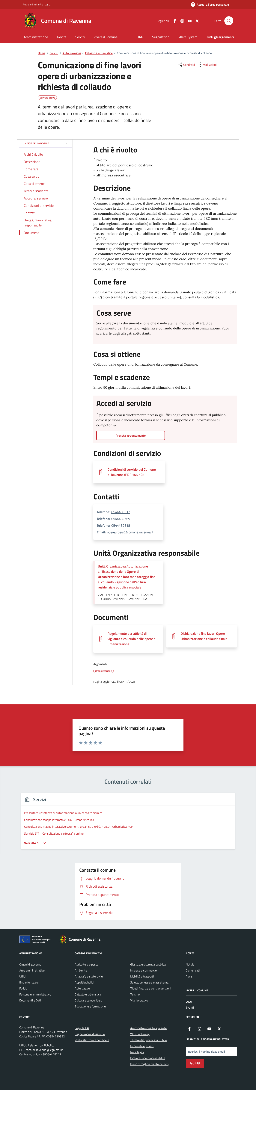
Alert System (188, 37)
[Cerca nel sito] (228, 20)
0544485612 (120, 511)
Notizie (190, 964)
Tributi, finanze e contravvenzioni (150, 988)
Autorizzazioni (83, 988)
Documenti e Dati (30, 1000)
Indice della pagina (36, 143)
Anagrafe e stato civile (89, 976)
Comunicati (193, 970)
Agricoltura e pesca (86, 964)
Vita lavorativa (139, 1000)
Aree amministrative (32, 970)
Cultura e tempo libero (88, 1000)
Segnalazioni (161, 37)
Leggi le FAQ (82, 1028)
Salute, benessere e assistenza (149, 982)
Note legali (137, 1052)
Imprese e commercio (143, 970)
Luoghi (190, 1001)
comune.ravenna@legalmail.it (44, 1050)
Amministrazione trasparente (148, 1028)
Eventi (190, 1007)
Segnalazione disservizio (90, 1034)
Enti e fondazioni (29, 982)
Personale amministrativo (35, 994)
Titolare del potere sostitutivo (148, 1040)
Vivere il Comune (106, 37)
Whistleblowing (140, 1034)
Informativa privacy (142, 1046)
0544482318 (120, 525)
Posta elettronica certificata (92, 1040)
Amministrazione (36, 37)
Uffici (22, 976)
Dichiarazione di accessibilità (147, 1058)
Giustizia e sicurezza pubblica (148, 964)
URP (140, 37)
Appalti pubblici (84, 982)
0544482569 (120, 518)
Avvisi (189, 976)
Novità (61, 37)
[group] (128, 823)
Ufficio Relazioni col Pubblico (36, 1045)
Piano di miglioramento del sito (149, 1064)
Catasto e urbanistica (88, 994)
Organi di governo (30, 964)
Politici (23, 988)
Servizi (80, 37)
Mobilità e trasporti (142, 976)
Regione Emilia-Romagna (36, 4)
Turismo (135, 994)
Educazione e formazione (90, 1006)
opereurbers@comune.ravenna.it (130, 532)
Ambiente (81, 970)
